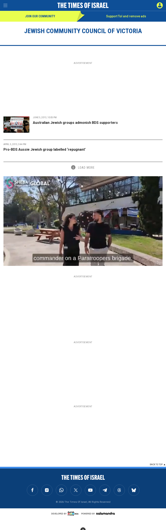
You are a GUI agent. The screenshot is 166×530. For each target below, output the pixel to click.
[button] (160, 5)
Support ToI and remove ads (126, 16)
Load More (86, 167)
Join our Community (40, 16)
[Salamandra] (105, 513)
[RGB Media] (74, 513)
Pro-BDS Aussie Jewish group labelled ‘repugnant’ (44, 149)
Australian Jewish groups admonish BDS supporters (75, 123)
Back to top (156, 464)
